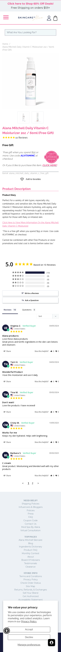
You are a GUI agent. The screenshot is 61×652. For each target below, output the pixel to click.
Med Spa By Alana (30, 527)
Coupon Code (30, 520)
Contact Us (30, 524)
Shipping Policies (30, 503)
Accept (29, 629)
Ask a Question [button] (32, 300)
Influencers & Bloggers (30, 507)
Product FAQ (30, 550)
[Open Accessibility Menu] (6, 630)
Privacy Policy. (29, 621)
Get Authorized (30, 596)
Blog (30, 543)
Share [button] (8, 351)
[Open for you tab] (51, 642)
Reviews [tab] (7, 309)
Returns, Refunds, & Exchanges (30, 589)
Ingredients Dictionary (30, 546)
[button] (52, 351)
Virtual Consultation (30, 530)
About (30, 556)
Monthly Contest (30, 553)
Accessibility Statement (30, 599)
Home (5, 44)
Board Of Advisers (30, 560)
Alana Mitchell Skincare (30, 540)
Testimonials (30, 563)
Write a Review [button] (32, 293)
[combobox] (30, 32)
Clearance (30, 566)
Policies (30, 510)
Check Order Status (30, 583)
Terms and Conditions (30, 576)
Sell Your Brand (30, 593)
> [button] (38, 483)
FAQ (30, 517)
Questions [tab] (27, 309)
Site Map (30, 586)
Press (30, 513)
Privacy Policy (30, 579)
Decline (29, 637)
